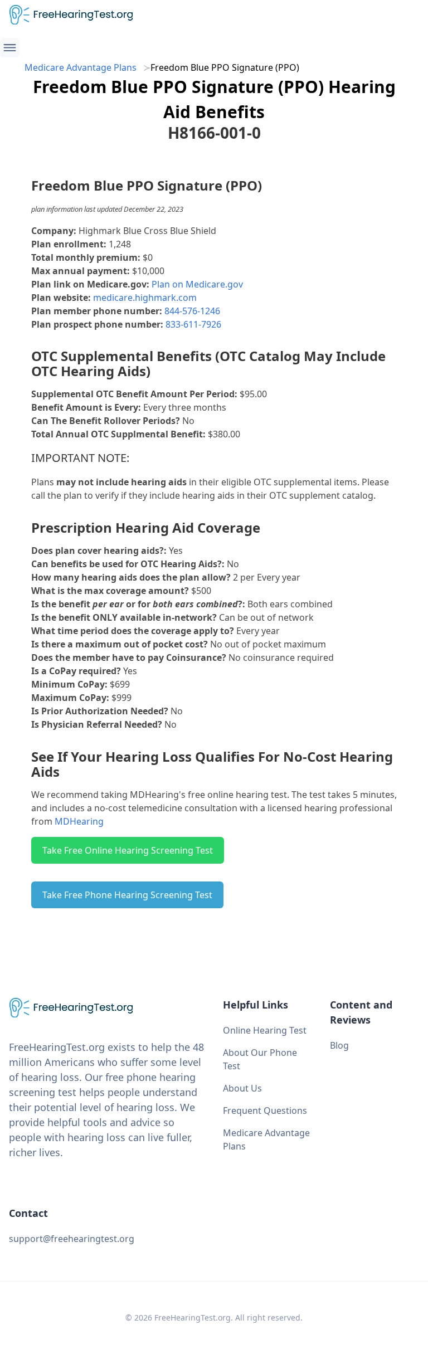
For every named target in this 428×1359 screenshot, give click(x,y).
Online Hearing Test (265, 1030)
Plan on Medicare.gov (197, 284)
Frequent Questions (265, 1110)
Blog (339, 1045)
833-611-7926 (193, 324)
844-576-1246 (192, 311)
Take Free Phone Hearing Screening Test (127, 895)
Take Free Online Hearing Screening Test (127, 850)
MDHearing (79, 821)
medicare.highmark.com (145, 297)
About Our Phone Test (260, 1059)
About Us (242, 1088)
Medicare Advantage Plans (81, 67)
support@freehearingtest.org (71, 1239)
